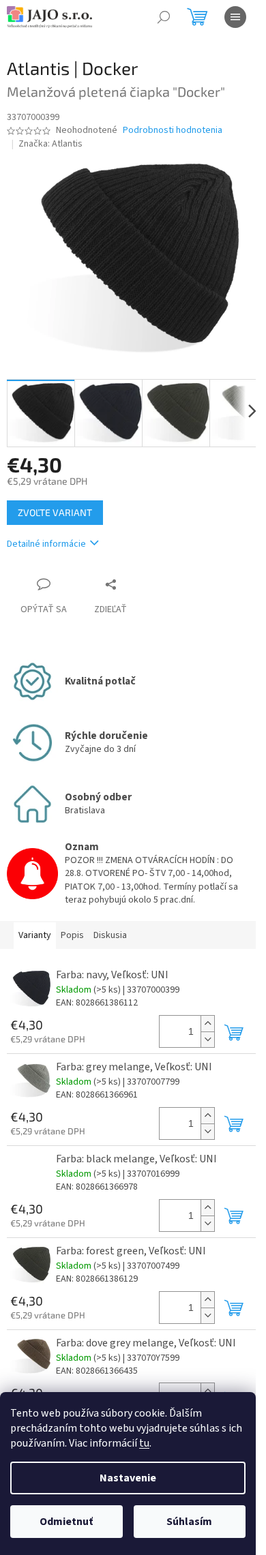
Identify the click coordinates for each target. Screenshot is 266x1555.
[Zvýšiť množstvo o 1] (207, 1023)
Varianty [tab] (34, 935)
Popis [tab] (72, 935)
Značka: (50, 144)
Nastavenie (128, 1477)
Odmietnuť (66, 1521)
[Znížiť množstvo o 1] (207, 1039)
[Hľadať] (163, 17)
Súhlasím (189, 1521)
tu (144, 1443)
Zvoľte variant (55, 512)
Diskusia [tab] (110, 935)
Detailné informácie (46, 544)
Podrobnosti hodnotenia (172, 130)
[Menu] (235, 17)
